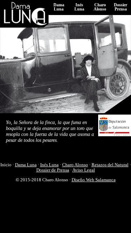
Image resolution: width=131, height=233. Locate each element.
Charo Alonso (75, 164)
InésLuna (79, 7)
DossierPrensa (120, 7)
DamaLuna (58, 7)
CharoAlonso (100, 7)
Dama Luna (26, 164)
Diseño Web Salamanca (94, 179)
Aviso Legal (83, 170)
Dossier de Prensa (52, 170)
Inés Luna (49, 164)
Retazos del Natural (110, 164)
